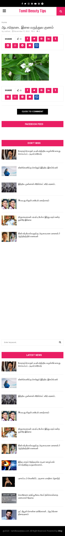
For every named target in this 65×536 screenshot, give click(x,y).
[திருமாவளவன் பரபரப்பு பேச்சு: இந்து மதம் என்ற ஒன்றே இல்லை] (9, 220)
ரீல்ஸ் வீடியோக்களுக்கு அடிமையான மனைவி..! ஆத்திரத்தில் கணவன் (39, 235)
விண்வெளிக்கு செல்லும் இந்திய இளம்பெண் (38, 167)
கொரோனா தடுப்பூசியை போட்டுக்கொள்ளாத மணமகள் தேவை (38, 496)
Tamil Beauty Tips (32, 11)
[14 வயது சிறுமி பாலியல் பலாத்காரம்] (9, 204)
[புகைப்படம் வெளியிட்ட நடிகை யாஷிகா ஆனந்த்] (9, 482)
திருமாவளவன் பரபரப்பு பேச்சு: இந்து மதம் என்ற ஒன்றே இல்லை (39, 218)
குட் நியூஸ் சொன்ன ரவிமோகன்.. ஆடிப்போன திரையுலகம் (38, 512)
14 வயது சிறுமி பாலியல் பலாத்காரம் (33, 200)
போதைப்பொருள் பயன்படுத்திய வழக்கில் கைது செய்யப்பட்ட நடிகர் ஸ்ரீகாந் (39, 152)
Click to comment (32, 111)
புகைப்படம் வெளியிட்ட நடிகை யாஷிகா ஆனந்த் (39, 478)
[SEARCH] (60, 342)
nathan (7, 31)
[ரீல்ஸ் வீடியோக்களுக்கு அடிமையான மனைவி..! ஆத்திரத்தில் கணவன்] (9, 237)
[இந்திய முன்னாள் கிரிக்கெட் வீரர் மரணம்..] (9, 187)
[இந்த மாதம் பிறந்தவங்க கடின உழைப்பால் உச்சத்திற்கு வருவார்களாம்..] (9, 465)
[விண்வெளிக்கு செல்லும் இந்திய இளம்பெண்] (9, 171)
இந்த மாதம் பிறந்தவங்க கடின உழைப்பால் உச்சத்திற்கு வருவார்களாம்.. (36, 463)
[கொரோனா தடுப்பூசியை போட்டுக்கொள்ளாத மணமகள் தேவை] (9, 498)
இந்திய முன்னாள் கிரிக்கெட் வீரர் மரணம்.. (37, 183)
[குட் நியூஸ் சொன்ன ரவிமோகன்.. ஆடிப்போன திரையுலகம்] (9, 515)
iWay (60, 531)
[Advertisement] (32, 284)
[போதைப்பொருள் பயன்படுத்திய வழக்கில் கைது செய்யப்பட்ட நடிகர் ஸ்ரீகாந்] (9, 154)
